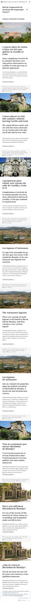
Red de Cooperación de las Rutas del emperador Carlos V (13, 9)
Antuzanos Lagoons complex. (8, 350)
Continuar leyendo (7, 81)
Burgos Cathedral (6, 152)
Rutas (18, 86)
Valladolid (24, 89)
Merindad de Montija (12, 89)
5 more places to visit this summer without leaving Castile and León (15, 118)
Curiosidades (16, 284)
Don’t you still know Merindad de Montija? (14, 507)
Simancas (19, 89)
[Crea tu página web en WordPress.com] (15, 2)
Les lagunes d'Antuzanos (10, 286)
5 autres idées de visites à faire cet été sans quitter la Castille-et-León (15, 51)
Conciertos (15, 416)
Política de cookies (18, 595)
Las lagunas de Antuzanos (9, 378)
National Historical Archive (8, 154)
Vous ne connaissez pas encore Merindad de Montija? (14, 446)
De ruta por (14, 86)
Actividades (15, 479)
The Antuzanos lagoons (14, 312)
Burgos (14, 88)
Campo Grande (19, 88)
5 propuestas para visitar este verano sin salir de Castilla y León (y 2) (14, 184)
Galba (3, 286)
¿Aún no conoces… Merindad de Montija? (14, 566)
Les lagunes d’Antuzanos (15, 248)
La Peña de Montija (8, 538)
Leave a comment (8, 91)
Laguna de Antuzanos (7, 417)
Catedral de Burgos (22, 220)
